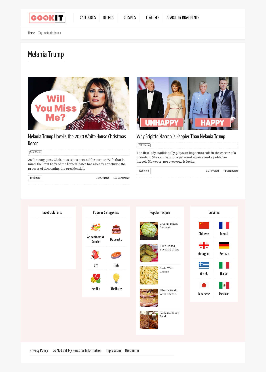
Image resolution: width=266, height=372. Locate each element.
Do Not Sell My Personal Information (77, 350)
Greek (204, 274)
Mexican (224, 294)
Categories (88, 18)
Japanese (204, 294)
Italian (224, 274)
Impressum (113, 350)
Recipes (108, 18)
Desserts (116, 239)
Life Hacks (35, 152)
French (224, 234)
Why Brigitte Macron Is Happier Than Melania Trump (181, 136)
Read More (35, 178)
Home (31, 33)
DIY (96, 265)
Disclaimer (132, 350)
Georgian (204, 254)
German (224, 254)
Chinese (204, 234)
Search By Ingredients (183, 18)
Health (96, 289)
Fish (116, 265)
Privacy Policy (39, 350)
